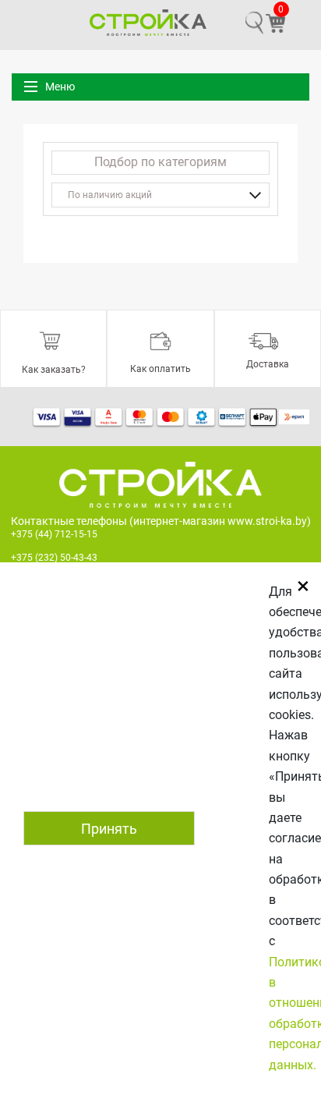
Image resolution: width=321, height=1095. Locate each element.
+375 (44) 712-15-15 (54, 534)
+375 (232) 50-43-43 (54, 557)
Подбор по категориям (160, 161)
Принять (109, 828)
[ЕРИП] (294, 416)
